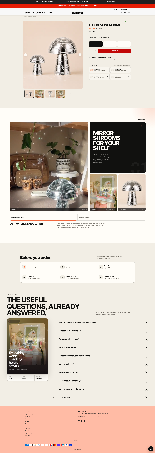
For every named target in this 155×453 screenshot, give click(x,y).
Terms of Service (29, 426)
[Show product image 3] (50, 94)
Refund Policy (28, 430)
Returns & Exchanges (30, 418)
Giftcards (27, 421)
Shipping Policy (28, 433)
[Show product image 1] (29, 94)
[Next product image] (80, 54)
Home (25, 16)
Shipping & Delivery (29, 414)
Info (51, 13)
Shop (27, 13)
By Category (39, 13)
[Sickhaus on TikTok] (84, 421)
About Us (27, 411)
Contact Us (27, 416)
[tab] (44, 217)
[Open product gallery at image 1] (53, 55)
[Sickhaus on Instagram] (79, 421)
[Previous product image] (25, 54)
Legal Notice (28, 435)
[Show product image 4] (60, 94)
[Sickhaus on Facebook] (82, 421)
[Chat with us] (150, 448)
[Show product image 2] (39, 94)
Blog (26, 423)
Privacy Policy (28, 428)
